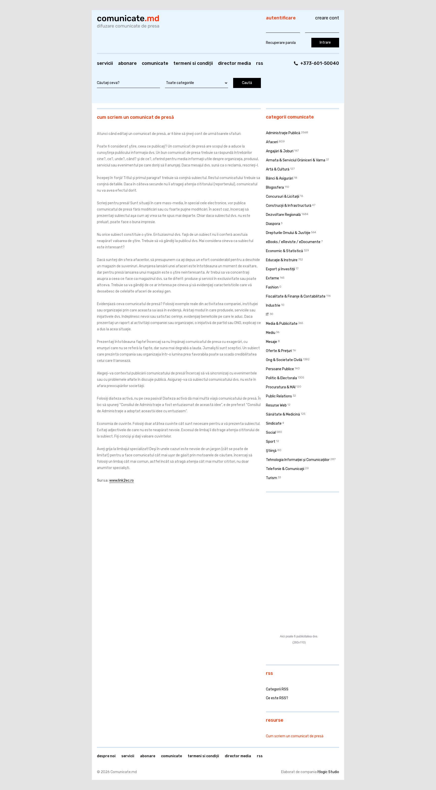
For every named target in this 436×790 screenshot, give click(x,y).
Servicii (105, 63)
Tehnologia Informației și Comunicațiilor (298, 460)
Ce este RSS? (277, 698)
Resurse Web (276, 405)
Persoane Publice (280, 369)
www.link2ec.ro (121, 480)
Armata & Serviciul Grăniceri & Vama (295, 160)
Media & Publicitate (281, 323)
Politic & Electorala (281, 378)
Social (271, 432)
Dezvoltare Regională (283, 215)
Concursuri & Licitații (282, 196)
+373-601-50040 (319, 63)
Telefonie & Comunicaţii (285, 469)
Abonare (127, 63)
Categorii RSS (277, 689)
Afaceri (272, 142)
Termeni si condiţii (193, 63)
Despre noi (106, 756)
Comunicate (155, 63)
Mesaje (271, 342)
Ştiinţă (271, 451)
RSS (259, 63)
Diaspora (273, 224)
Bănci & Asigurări (279, 178)
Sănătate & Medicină (283, 414)
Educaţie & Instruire (281, 260)
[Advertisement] (297, 529)
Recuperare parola (281, 43)
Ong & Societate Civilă (284, 360)
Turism (271, 478)
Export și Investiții (280, 269)
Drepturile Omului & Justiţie (288, 233)
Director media (234, 63)
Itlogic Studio (328, 772)
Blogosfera (275, 187)
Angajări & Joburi (279, 151)
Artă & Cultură (277, 169)
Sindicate (274, 423)
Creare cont (327, 18)
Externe (272, 278)
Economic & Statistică (284, 251)
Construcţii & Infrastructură (288, 205)
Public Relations (279, 396)
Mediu (270, 333)
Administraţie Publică (283, 133)
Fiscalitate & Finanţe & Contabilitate (295, 296)
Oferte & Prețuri (279, 351)
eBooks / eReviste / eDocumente (293, 242)
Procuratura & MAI (280, 387)
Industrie (273, 305)
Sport (270, 442)
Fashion (272, 287)
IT (267, 314)
